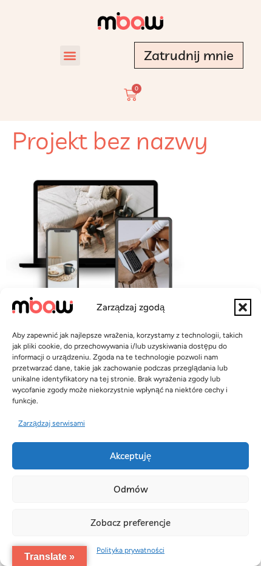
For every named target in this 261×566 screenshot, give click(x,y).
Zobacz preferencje (130, 522)
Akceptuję (130, 456)
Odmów (131, 489)
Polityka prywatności (130, 550)
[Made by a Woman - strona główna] (130, 21)
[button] (243, 307)
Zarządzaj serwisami (51, 423)
